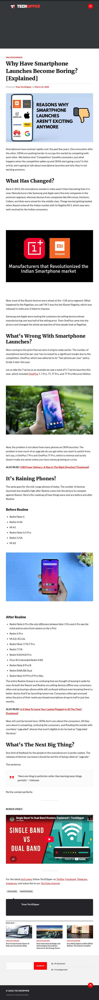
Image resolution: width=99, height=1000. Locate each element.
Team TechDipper (23, 87)
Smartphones (26, 891)
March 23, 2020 (42, 87)
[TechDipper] (49, 6)
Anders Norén (21, 995)
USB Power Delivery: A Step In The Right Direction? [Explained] (54, 467)
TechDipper (21, 990)
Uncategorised (14, 57)
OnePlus (33, 373)
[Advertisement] (49, 31)
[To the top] (90, 985)
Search (40, 966)
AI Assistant (59, 963)
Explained (12, 891)
